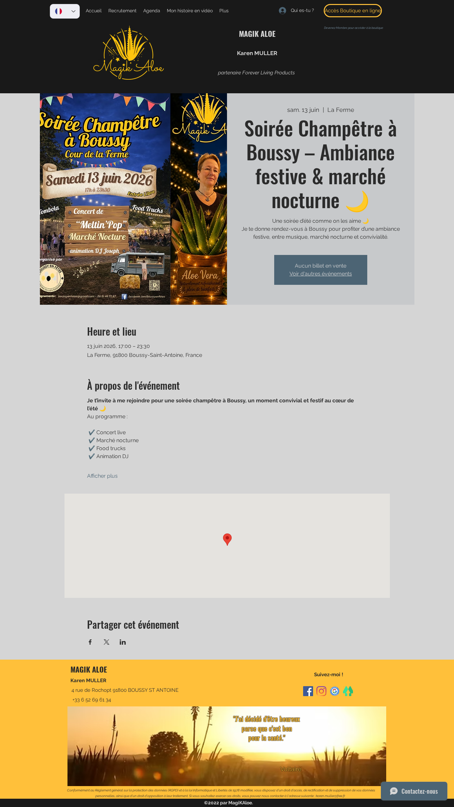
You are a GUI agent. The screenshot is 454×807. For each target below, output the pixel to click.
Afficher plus (102, 476)
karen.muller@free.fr (330, 796)
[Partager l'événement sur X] (106, 642)
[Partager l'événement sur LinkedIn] (123, 642)
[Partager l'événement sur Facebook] (90, 642)
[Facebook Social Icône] (308, 691)
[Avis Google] (335, 691)
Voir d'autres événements (320, 274)
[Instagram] (321, 691)
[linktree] (348, 691)
